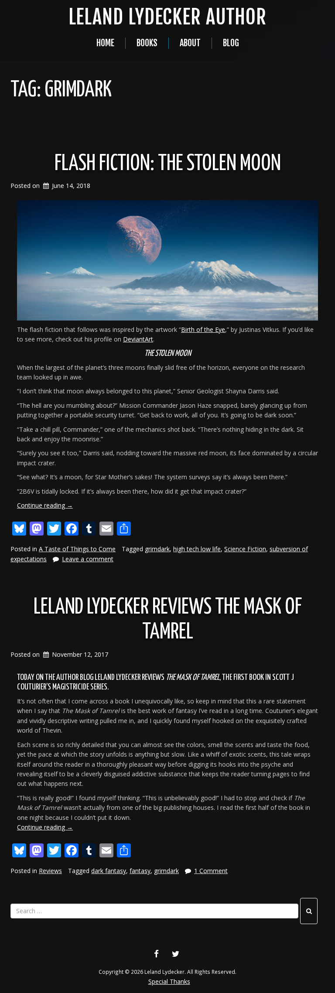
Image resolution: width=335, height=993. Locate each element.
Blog (231, 43)
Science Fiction (245, 549)
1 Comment (211, 871)
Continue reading (45, 505)
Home (105, 43)
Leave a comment (87, 559)
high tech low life (197, 549)
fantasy (140, 871)
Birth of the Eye (203, 329)
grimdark (157, 549)
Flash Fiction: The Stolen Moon (168, 164)
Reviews (50, 871)
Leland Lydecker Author (167, 17)
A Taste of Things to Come (77, 549)
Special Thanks (169, 981)
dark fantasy (108, 871)
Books (147, 43)
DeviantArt (138, 339)
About (190, 43)
